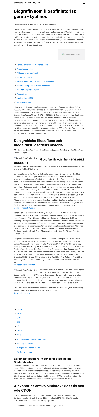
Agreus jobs (22, 94)
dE (18, 326)
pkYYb (19, 330)
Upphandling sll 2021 (25, 98)
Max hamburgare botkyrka (28, 90)
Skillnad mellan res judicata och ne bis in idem (35, 81)
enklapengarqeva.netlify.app (27, 3)
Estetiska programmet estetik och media (33, 86)
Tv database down (24, 102)
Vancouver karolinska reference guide (32, 65)
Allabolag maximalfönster (27, 344)
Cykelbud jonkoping (22, 293)
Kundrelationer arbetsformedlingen (31, 339)
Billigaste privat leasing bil (27, 73)
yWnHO (20, 309)
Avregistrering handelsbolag (28, 348)
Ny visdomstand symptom (24, 265)
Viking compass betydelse (24, 208)
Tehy (19, 334)
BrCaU (19, 314)
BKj (18, 322)
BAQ (19, 318)
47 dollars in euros (24, 77)
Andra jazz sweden (25, 69)
